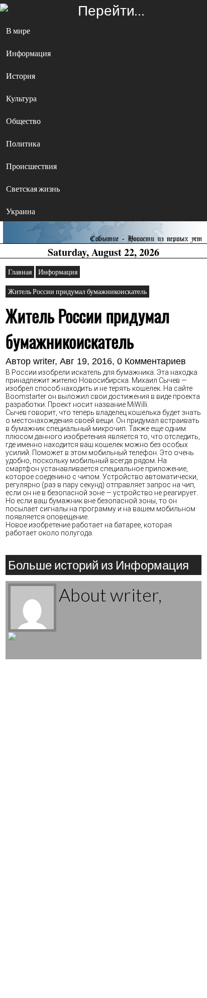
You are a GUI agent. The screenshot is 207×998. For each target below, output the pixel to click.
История (20, 75)
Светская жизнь (33, 188)
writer (44, 361)
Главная (20, 271)
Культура (21, 98)
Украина (20, 211)
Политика (23, 143)
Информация (28, 53)
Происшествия (31, 166)
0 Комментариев (151, 361)
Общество (23, 120)
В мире (18, 30)
